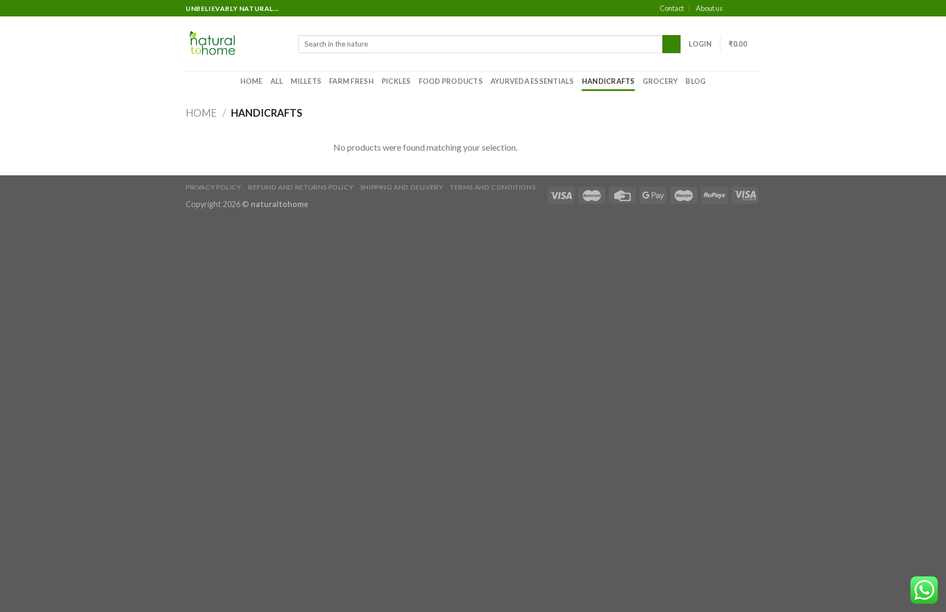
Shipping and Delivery (401, 187)
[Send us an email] (755, 9)
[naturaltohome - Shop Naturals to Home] (234, 43)
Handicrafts (608, 81)
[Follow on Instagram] (744, 9)
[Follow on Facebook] (734, 9)
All (277, 81)
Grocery (660, 81)
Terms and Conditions (492, 187)
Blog (695, 81)
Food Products (451, 81)
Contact (672, 8)
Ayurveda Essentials (532, 81)
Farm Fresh (351, 81)
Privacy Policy (213, 187)
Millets (306, 81)
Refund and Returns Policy (300, 187)
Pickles (396, 81)
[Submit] (671, 44)
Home (251, 81)
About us (709, 8)
